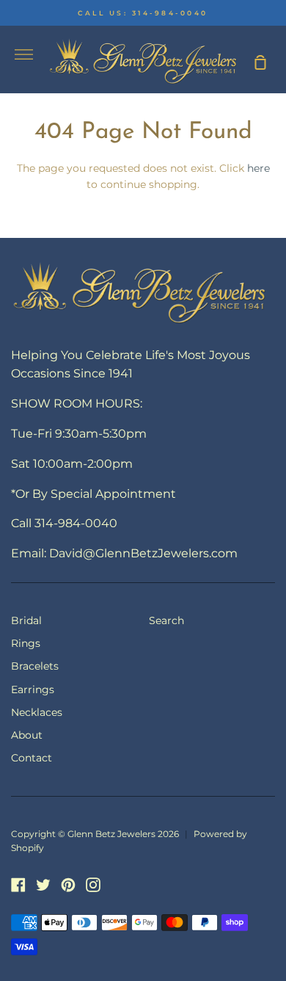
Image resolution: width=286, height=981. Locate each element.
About (27, 735)
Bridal (26, 620)
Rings (25, 643)
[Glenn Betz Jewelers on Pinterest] (68, 884)
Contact (31, 757)
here (258, 168)
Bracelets (35, 666)
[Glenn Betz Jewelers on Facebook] (18, 884)
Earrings (32, 689)
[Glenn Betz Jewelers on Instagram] (93, 884)
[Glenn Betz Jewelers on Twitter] (43, 884)
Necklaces (36, 712)
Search (166, 620)
